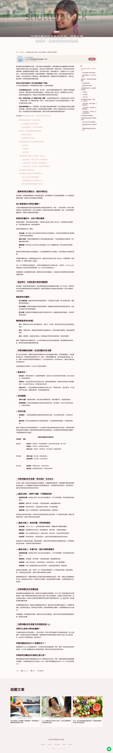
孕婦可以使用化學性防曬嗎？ (31, 177)
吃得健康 (49, 744)
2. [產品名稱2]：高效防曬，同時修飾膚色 (34, 163)
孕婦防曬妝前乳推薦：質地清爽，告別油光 (32, 156)
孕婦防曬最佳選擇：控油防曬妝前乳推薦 (31, 142)
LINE (34, 671)
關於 (66, 7)
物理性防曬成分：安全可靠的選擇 (32, 127)
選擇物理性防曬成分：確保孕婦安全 (30, 120)
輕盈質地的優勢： (27, 135)
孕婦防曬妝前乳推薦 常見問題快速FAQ (31, 173)
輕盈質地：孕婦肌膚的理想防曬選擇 (30, 131)
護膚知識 (53, 7)
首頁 (47, 7)
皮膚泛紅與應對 (57, 744)
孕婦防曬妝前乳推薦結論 (26, 170)
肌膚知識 (22, 52)
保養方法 (64, 744)
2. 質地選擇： (26, 149)
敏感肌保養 (43, 744)
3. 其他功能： (26, 152)
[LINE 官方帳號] (109, 749)
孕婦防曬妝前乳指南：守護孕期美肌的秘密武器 (36, 116)
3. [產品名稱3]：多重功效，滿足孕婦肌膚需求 (36, 166)
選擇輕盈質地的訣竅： (28, 138)
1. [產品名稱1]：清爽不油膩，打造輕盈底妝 (35, 160)
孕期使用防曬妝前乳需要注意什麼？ (33, 184)
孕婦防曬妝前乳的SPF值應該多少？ (32, 181)
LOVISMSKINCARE (56, 3)
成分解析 (60, 7)
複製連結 (41, 671)
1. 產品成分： (26, 145)
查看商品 (92, 59)
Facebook (25, 671)
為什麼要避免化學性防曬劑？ (31, 124)
